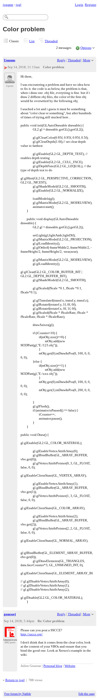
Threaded (51, 41)
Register (90, 5)
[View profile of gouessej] (9, 634)
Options (85, 48)
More (86, 60)
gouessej (10, 614)
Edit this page (86, 694)
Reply (61, 60)
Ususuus (9, 60)
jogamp (8, 5)
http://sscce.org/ (32, 634)
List (32, 41)
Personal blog (52, 666)
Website (69, 666)
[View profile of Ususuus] (9, 80)
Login (79, 5)
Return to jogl (15, 680)
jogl (18, 5)
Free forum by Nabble (17, 694)
